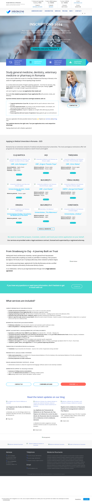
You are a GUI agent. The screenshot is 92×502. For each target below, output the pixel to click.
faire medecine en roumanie (59, 463)
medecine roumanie (70, 457)
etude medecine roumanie (71, 463)
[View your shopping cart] (84, 11)
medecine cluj (81, 463)
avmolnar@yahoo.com (78, 2)
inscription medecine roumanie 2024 (66, 455)
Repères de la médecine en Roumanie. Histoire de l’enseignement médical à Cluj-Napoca (73, 409)
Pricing (65, 11)
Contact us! (77, 286)
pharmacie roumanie (69, 468)
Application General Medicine (18, 62)
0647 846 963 (35, 6)
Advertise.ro (50, 474)
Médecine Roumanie (37, 474)
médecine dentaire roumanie (58, 468)
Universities (49, 11)
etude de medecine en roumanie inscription (71, 465)
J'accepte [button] (86, 499)
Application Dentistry (38, 62)
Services (58, 11)
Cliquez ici (18, 174)
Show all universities (45, 229)
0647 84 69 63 (38, 455)
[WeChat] (85, 13)
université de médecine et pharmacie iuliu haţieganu (69, 462)
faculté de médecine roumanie (58, 460)
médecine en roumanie (68, 459)
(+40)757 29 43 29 (39, 460)
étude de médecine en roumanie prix (67, 466)
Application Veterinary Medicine (58, 62)
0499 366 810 (51, 6)
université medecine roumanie (71, 460)
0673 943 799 (40, 6)
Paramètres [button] (78, 499)
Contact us (73, 105)
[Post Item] (18, 402)
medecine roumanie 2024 (52, 455)
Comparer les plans (46, 384)
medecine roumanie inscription (58, 457)
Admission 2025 (37, 11)
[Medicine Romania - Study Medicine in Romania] (15, 12)
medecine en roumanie (57, 459)
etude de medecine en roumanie (54, 465)
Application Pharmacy (78, 62)
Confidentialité (6, 500)
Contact (78, 11)
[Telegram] (82, 13)
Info (70, 11)
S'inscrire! (72, 384)
